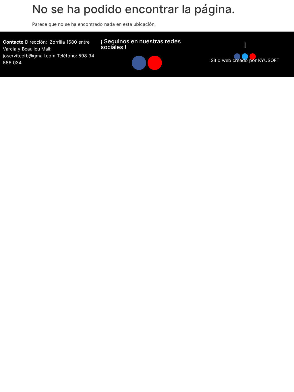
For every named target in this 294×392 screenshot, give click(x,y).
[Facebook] (139, 63)
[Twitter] (245, 56)
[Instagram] (155, 63)
